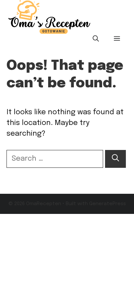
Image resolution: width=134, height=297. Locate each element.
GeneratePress (107, 203)
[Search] (115, 159)
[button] (95, 39)
